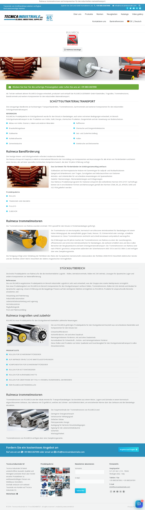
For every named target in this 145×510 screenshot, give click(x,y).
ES (116, 442)
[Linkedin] (136, 8)
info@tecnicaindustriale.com (125, 5)
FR (120, 442)
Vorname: (78, 468)
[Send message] (138, 490)
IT (108, 442)
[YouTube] (133, 8)
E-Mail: (77, 478)
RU (128, 442)
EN (112, 442)
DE (124, 442)
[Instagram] (140, 8)
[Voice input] (132, 490)
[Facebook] (127, 8)
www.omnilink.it (68, 507)
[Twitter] (130, 8)
